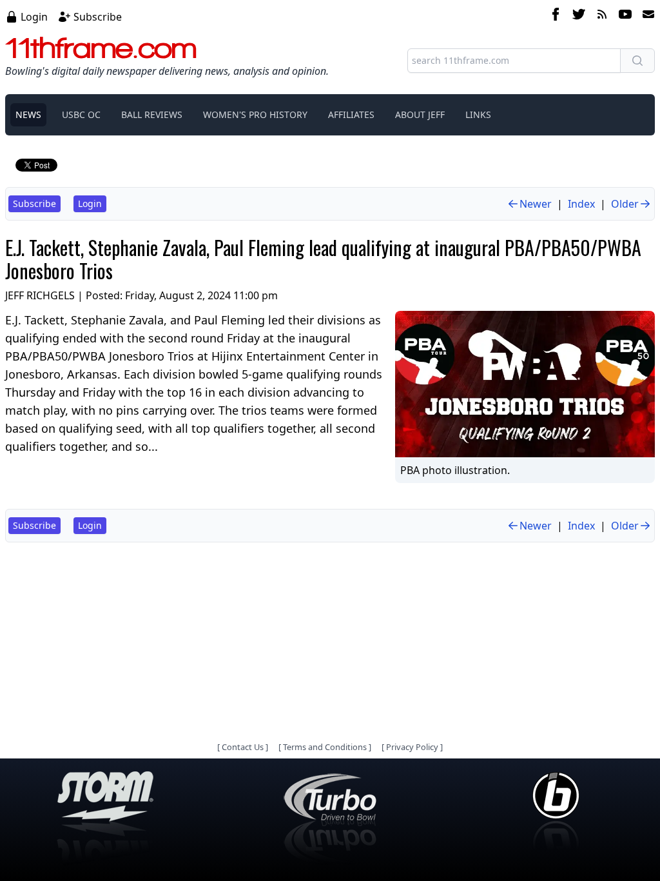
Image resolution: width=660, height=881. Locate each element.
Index (581, 204)
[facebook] (555, 16)
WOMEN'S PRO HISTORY (255, 114)
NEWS (28, 114)
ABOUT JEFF (420, 114)
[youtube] (625, 16)
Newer (535, 204)
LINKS (478, 114)
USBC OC (81, 114)
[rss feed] (602, 16)
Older (625, 204)
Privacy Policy (412, 747)
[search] (637, 60)
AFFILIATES (351, 114)
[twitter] (578, 16)
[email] (646, 16)
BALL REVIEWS (151, 114)
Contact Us (243, 747)
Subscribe (97, 17)
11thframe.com (101, 47)
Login (34, 17)
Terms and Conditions (325, 747)
